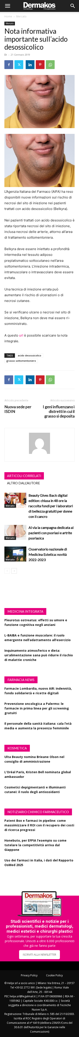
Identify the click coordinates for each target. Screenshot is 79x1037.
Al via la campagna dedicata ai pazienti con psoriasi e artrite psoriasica (51, 532)
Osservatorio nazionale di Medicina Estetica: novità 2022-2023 (48, 554)
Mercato (21, 16)
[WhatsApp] (50, 64)
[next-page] (14, 571)
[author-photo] (39, 454)
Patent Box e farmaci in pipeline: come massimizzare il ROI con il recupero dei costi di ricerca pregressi (39, 825)
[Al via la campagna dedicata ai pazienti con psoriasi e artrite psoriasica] (15, 532)
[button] (7, 6)
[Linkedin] (30, 64)
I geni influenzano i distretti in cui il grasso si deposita (59, 411)
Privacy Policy (29, 975)
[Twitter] (18, 64)
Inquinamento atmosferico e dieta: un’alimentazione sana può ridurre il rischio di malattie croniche (38, 655)
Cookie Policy (54, 975)
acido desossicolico (29, 355)
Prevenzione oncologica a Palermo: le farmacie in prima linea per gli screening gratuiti (36, 708)
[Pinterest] (40, 64)
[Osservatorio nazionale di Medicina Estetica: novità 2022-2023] (15, 554)
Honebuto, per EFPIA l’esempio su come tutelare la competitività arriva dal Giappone (35, 845)
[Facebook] (8, 64)
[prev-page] (7, 571)
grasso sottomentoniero (21, 360)
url (21, 335)
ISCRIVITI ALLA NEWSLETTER (39, 955)
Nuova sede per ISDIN (17, 409)
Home (8, 16)
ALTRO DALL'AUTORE (23, 483)
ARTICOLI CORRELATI (24, 476)
